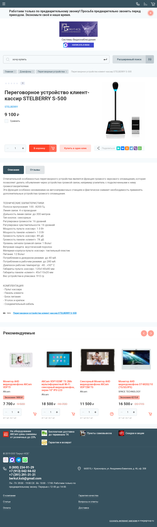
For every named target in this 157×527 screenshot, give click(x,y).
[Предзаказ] (111, 414)
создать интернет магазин (123, 520)
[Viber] (135, 148)
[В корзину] (34, 414)
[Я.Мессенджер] (118, 148)
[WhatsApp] (140, 148)
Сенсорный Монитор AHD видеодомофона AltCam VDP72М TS (95, 384)
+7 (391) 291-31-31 (22, 475)
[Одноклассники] (127, 148)
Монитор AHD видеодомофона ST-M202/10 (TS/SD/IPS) (136, 384)
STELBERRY (11, 106)
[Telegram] (131, 148)
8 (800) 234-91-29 (21, 467)
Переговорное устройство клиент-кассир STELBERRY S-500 (45, 313)
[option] (123, 111)
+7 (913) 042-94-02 (22, 471)
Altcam (6, 391)
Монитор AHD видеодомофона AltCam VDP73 (17, 384)
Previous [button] (144, 333)
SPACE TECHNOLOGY (129, 391)
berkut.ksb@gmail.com (25, 478)
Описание (13, 169)
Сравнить (15, 121)
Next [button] (151, 333)
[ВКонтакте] (122, 148)
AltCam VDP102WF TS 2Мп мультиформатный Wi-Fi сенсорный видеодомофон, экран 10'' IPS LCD (58, 386)
